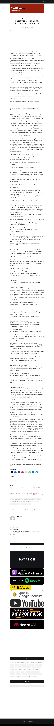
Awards (12, 499)
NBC (16, 669)
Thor (33, 674)
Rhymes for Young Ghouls (16, 501)
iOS (16, 667)
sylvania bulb (14, 525)
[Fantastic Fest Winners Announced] (38, 490)
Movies (12, 669)
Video (12, 676)
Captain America (39, 662)
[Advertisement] (27, 643)
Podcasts (13, 671)
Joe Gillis (38, 509)
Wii (29, 676)
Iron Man (29, 667)
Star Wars (18, 674)
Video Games (17, 676)
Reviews (18, 671)
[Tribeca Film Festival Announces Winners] (27, 490)
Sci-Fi (22, 671)
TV (41, 674)
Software (31, 671)
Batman (32, 662)
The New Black (35, 501)
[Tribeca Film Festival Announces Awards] (15, 490)
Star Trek (13, 674)
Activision (17, 662)
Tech (29, 674)
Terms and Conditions (23, 725)
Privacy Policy (32, 725)
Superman (24, 674)
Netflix (20, 669)
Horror (12, 667)
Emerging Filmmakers (29, 499)
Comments (16, 509)
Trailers (37, 674)
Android (23, 662)
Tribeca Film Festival (15, 503)
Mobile (38, 667)
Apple (28, 662)
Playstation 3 (36, 669)
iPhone (23, 667)
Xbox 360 (34, 676)
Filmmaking (37, 499)
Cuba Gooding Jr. (19, 499)
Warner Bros (24, 676)
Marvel (34, 667)
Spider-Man (37, 671)
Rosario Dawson (26, 501)
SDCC (26, 671)
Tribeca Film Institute (36, 55)
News (25, 669)
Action (12, 662)
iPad (19, 667)
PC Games (30, 669)
